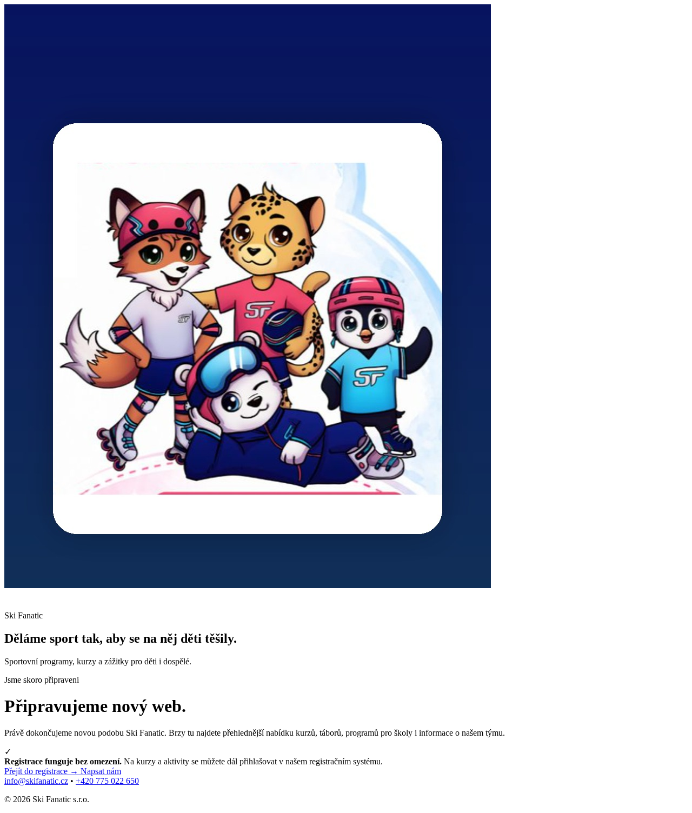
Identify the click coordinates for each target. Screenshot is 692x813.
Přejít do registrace (41, 771)
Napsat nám (101, 771)
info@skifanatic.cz (36, 780)
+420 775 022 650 (107, 780)
